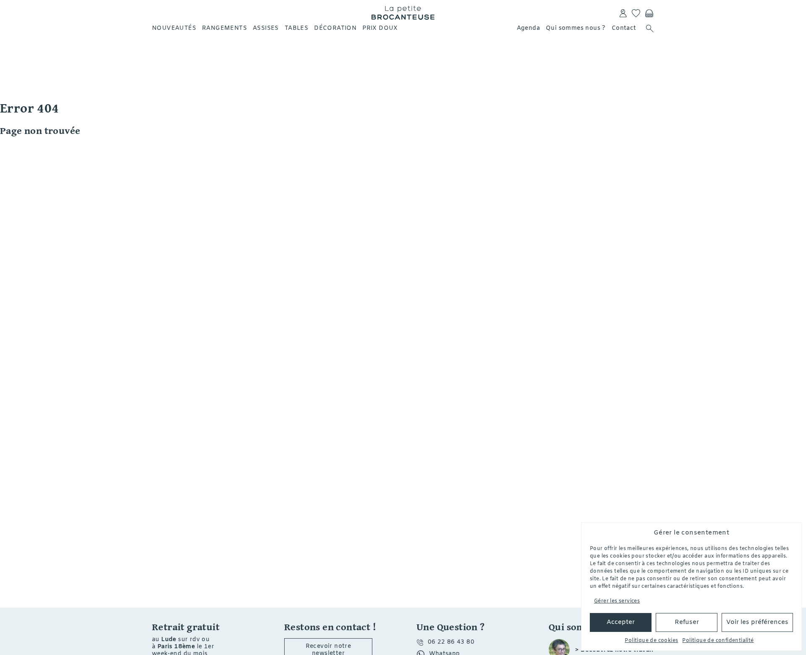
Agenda (528, 28)
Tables (296, 28)
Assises (266, 28)
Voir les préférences (757, 622)
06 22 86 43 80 (451, 642)
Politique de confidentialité (718, 640)
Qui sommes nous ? (576, 28)
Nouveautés (174, 28)
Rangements (224, 28)
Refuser (687, 622)
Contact (624, 28)
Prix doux (380, 28)
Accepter (621, 622)
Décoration (335, 28)
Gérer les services (617, 601)
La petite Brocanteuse (403, 12)
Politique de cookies (651, 640)
